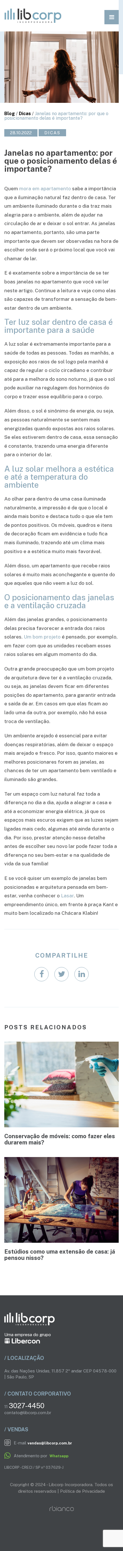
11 (24, 1407)
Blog (9, 113)
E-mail (42, 1442)
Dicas (25, 113)
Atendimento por (40, 1455)
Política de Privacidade (82, 1491)
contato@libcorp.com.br (27, 1412)
